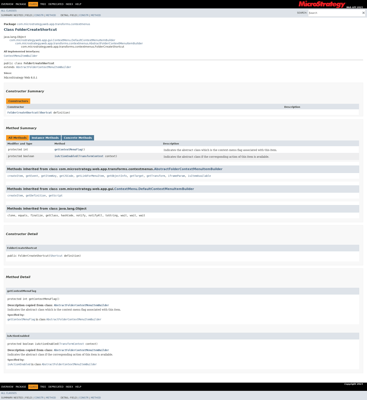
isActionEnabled (65, 156)
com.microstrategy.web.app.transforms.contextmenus (53, 24)
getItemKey (48, 175)
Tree (43, 4)
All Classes (9, 10)
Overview (7, 4)
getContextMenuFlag (68, 149)
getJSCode (66, 175)
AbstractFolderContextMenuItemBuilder (43, 67)
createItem (15, 175)
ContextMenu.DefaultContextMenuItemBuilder (154, 189)
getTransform (156, 175)
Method (51, 15)
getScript (56, 195)
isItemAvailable (199, 175)
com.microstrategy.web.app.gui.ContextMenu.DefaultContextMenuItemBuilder (62, 40)
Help (78, 4)
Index (69, 4)
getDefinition (36, 195)
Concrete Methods (78, 137)
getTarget (137, 175)
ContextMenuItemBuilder (20, 55)
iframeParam (176, 175)
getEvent (32, 175)
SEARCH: (302, 12)
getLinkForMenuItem (90, 175)
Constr (39, 15)
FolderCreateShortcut (22, 112)
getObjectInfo (117, 175)
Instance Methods (45, 137)
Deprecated (55, 4)
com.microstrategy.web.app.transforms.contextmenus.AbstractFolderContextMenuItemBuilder (79, 43)
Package (21, 4)
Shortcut (46, 112)
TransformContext (91, 156)
